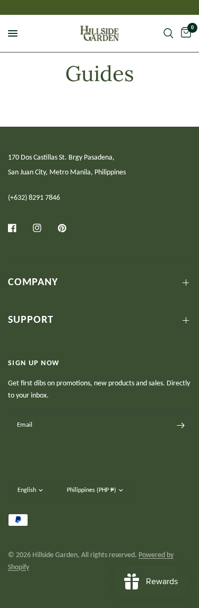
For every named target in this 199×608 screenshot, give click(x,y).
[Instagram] (44, 228)
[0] (184, 33)
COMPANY (33, 282)
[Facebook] (19, 228)
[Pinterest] (69, 228)
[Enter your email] (180, 425)
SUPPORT (31, 320)
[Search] (168, 33)
